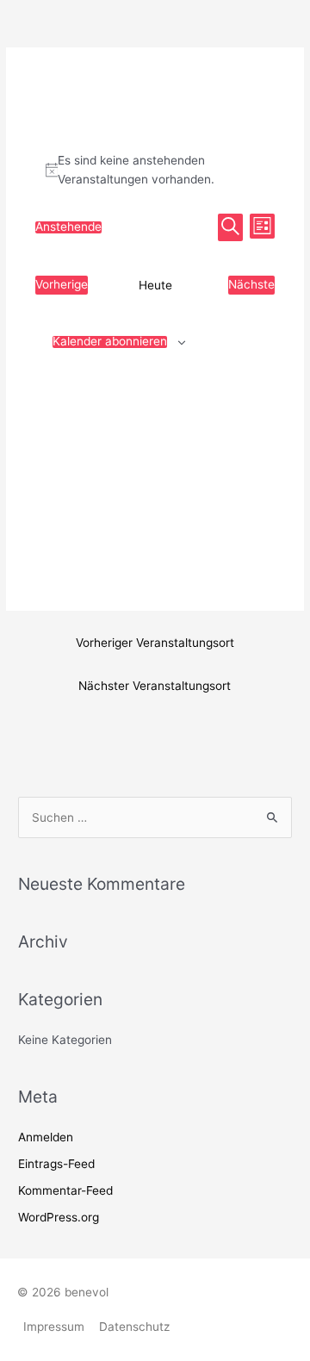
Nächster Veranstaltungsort (154, 686)
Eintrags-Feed (56, 1164)
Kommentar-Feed (65, 1190)
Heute (155, 285)
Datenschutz (134, 1326)
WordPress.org (58, 1217)
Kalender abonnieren (110, 342)
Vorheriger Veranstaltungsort (155, 642)
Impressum (53, 1326)
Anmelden (45, 1137)
